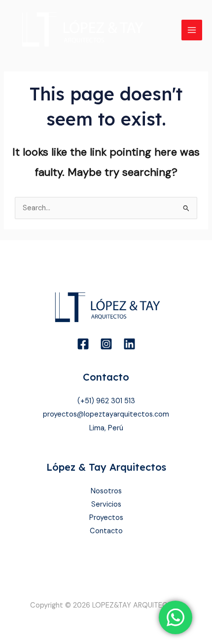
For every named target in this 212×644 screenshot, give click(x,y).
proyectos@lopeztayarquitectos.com (106, 414)
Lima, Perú (106, 428)
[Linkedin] (129, 344)
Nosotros (106, 491)
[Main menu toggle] (191, 30)
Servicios (106, 504)
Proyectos (106, 517)
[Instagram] (106, 344)
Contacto (106, 531)
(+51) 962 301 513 (106, 401)
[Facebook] (83, 344)
